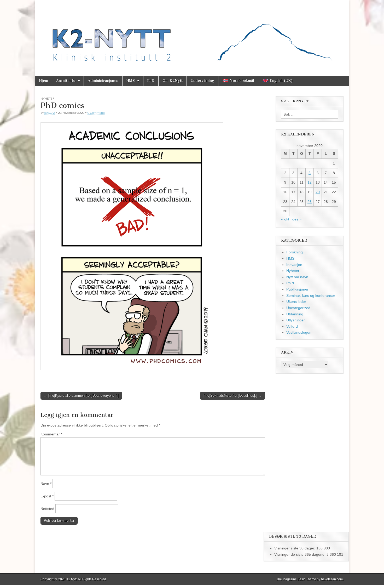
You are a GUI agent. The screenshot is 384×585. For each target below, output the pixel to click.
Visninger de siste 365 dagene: (300, 554)
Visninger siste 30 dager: (295, 548)
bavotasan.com (332, 579)
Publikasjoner (297, 289)
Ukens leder (296, 301)
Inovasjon (294, 265)
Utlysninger (295, 320)
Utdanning (294, 314)
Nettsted (47, 509)
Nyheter (47, 98)
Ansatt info (65, 80)
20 (318, 192)
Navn (45, 483)
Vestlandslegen (298, 332)
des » (296, 219)
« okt (285, 219)
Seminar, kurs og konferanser (310, 295)
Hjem (43, 80)
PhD (150, 80)
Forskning (294, 252)
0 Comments (96, 113)
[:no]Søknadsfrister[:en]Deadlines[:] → (232, 395)
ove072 (49, 113)
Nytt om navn (297, 277)
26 (309, 202)
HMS (130, 80)
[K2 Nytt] (192, 34)
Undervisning (202, 80)
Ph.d (290, 283)
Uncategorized (298, 308)
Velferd (292, 326)
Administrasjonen (103, 80)
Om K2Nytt (172, 80)
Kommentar (51, 434)
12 (309, 182)
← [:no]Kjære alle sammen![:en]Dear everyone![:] (81, 395)
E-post (47, 496)
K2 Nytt (71, 579)
